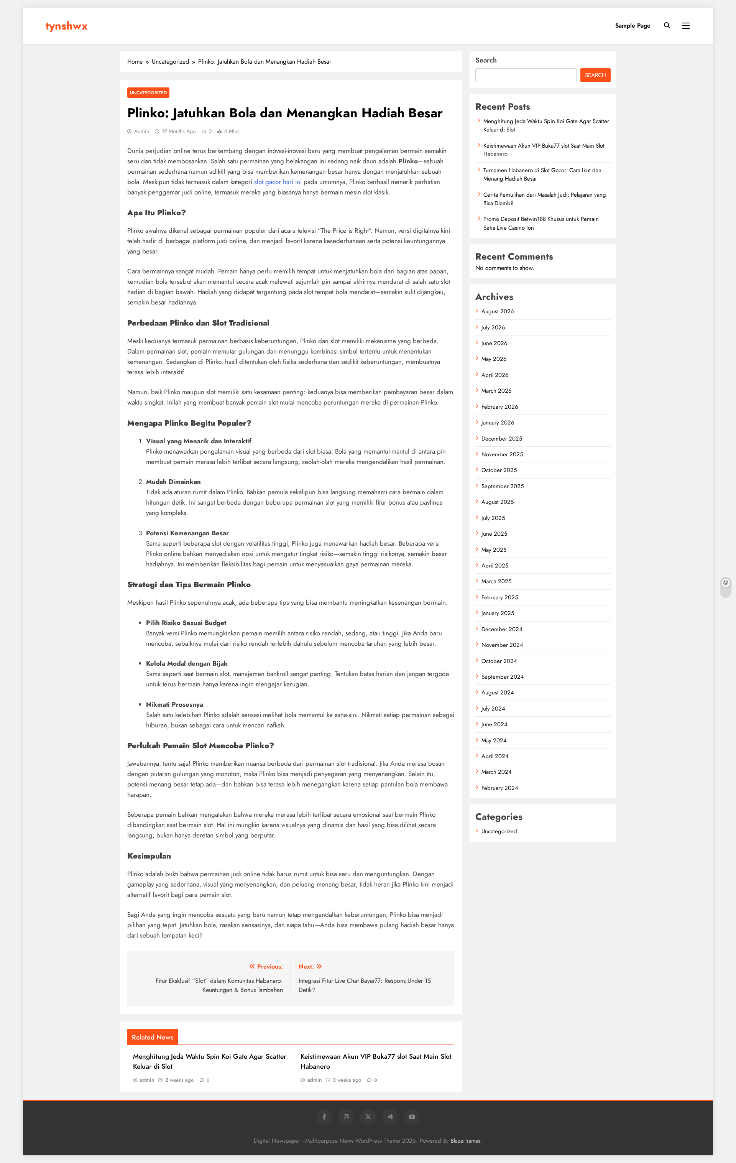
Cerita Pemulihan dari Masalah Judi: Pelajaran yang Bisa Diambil (544, 199)
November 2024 (502, 645)
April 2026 (495, 375)
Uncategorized (148, 92)
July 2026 (493, 327)
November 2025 (502, 454)
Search (486, 60)
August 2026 (497, 311)
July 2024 (493, 708)
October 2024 (499, 661)
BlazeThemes (465, 1141)
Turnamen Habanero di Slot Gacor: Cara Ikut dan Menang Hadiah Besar (542, 174)
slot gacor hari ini (278, 181)
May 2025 (493, 550)
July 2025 (493, 518)
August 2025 (497, 502)
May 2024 (494, 740)
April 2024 (495, 756)
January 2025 (497, 613)
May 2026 (494, 359)
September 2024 (502, 677)
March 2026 (496, 391)
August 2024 (497, 692)
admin (141, 131)
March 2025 (496, 581)
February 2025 (499, 597)
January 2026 (497, 422)
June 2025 (494, 534)
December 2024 (501, 629)
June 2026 (494, 343)
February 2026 (499, 407)
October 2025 (499, 470)
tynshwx (66, 26)
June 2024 (494, 724)
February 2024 (499, 788)
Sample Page (633, 25)
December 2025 (501, 438)
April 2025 (494, 565)
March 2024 (496, 772)
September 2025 (502, 486)
